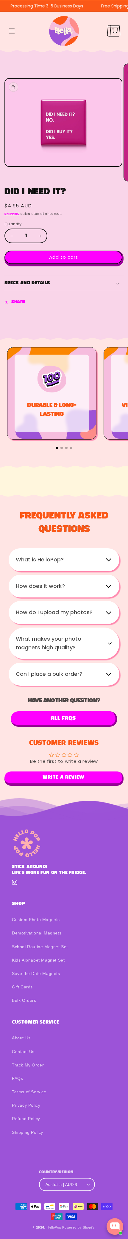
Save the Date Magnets (36, 973)
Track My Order (28, 1065)
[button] (11, 31)
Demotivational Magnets (36, 933)
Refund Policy (26, 1118)
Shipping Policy (27, 1132)
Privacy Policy (26, 1105)
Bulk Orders (24, 1000)
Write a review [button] (63, 777)
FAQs (17, 1078)
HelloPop (54, 1227)
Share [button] (18, 302)
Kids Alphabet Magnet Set (38, 960)
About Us (21, 1037)
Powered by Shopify (78, 1227)
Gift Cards (22, 987)
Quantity (12, 224)
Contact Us (23, 1051)
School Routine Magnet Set (40, 946)
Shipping (12, 214)
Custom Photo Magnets (36, 919)
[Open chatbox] (115, 1226)
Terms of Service (29, 1091)
